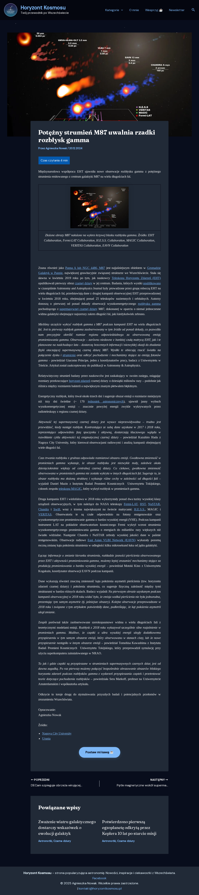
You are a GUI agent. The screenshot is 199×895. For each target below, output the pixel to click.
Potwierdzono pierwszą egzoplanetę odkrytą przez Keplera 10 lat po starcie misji (129, 827)
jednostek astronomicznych (106, 401)
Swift (56, 509)
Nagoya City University (57, 733)
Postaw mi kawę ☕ (100, 752)
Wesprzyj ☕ (154, 10)
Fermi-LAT (131, 504)
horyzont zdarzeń (79, 380)
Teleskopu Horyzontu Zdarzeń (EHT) (136, 278)
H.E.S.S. (139, 509)
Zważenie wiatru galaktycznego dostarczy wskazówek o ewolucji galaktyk (67, 827)
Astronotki (45, 841)
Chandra (43, 509)
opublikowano (152, 283)
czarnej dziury (83, 283)
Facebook (99, 878)
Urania (46, 738)
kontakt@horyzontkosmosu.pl (100, 888)
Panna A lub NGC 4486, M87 (85, 268)
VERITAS (44, 514)
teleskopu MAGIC (70, 488)
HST (143, 504)
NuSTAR (154, 504)
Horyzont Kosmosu (43, 7)
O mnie (134, 10)
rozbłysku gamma (149, 303)
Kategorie (112, 10)
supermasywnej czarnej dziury (78, 309)
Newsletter (177, 10)
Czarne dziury (62, 841)
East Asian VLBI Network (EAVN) (112, 540)
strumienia (69, 355)
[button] (121, 10)
